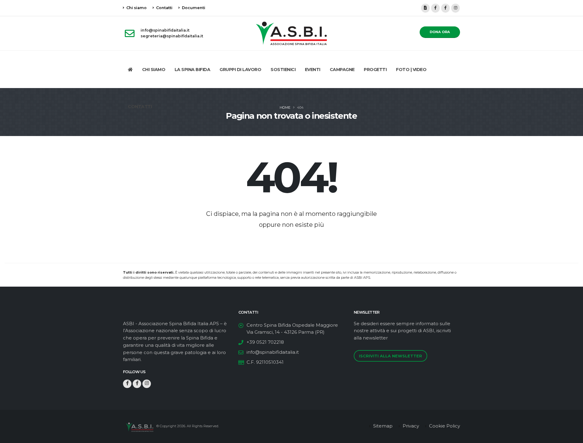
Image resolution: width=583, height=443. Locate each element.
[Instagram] (455, 8)
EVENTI (312, 69)
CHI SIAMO (153, 69)
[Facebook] (435, 8)
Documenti (193, 7)
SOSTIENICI (283, 69)
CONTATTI (140, 106)
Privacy (410, 426)
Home (285, 107)
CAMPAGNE (342, 69)
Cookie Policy (444, 426)
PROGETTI (375, 69)
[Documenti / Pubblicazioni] (425, 8)
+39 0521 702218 (265, 342)
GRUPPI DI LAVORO (240, 69)
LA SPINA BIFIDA (192, 69)
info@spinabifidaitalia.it (273, 352)
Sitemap (382, 426)
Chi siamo (136, 7)
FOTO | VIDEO (411, 69)
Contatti (163, 7)
